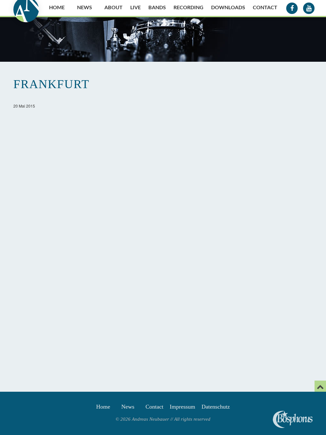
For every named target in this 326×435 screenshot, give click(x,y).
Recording (188, 7)
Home (57, 7)
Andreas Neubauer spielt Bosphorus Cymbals (293, 419)
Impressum (182, 406)
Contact (265, 7)
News (84, 7)
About (113, 7)
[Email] (320, 386)
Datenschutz (216, 406)
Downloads (228, 7)
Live (135, 7)
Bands (157, 7)
